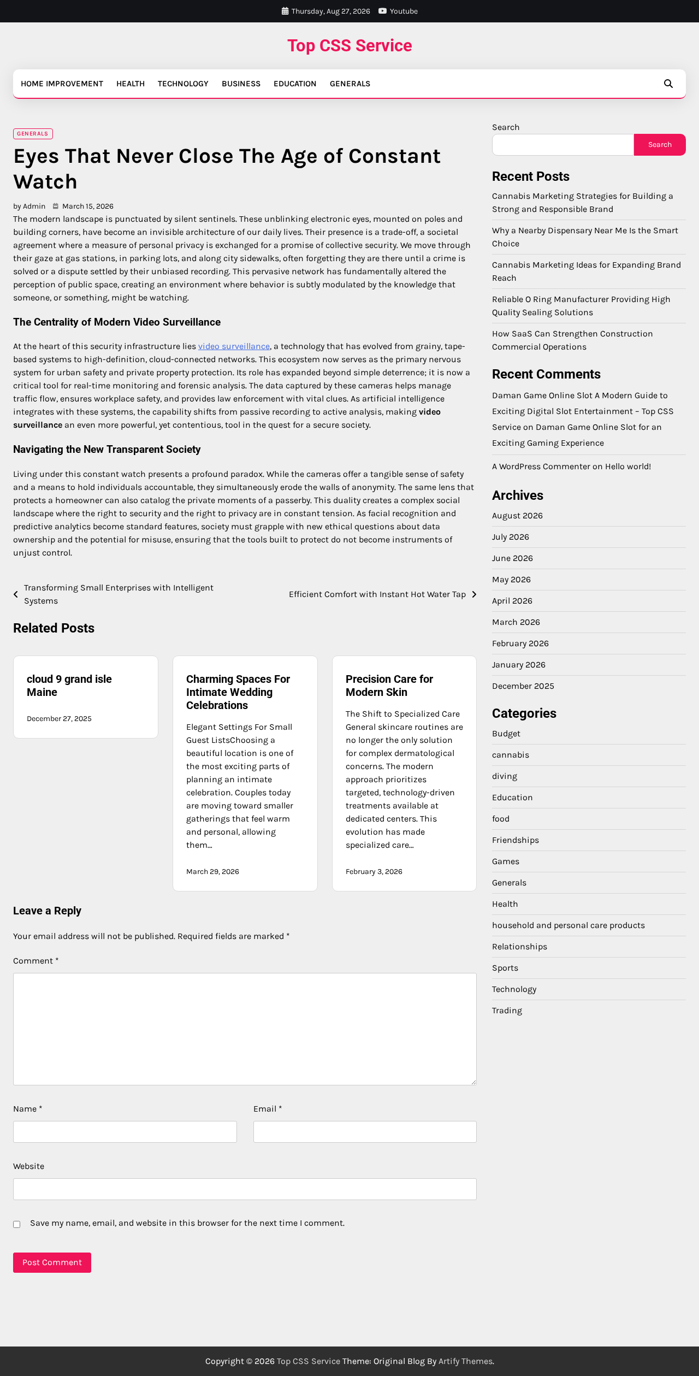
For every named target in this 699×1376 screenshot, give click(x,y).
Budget (506, 733)
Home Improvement (62, 83)
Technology (183, 83)
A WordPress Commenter (541, 467)
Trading (507, 1010)
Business (241, 83)
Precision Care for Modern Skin (389, 685)
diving (504, 776)
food (501, 818)
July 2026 (510, 536)
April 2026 (512, 600)
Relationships (519, 946)
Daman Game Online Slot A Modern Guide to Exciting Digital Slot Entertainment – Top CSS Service (583, 412)
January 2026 (519, 664)
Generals (350, 83)
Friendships (515, 840)
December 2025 (523, 686)
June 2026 (512, 558)
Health (130, 83)
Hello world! (628, 467)
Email (267, 1108)
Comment (36, 960)
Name (28, 1108)
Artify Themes (466, 1361)
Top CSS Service (349, 46)
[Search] (668, 83)
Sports (505, 967)
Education (295, 83)
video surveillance (234, 346)
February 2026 (520, 643)
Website (28, 1166)
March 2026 (516, 622)
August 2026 (517, 515)
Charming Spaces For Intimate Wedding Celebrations (238, 692)
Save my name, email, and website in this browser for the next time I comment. (187, 1223)
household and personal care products (568, 925)
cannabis (510, 754)
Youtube (404, 11)
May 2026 (511, 579)
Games (505, 861)
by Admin (29, 206)
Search (506, 127)
